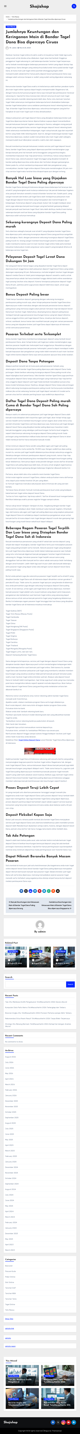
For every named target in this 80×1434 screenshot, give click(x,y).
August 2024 (10, 1189)
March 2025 (10, 1151)
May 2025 (9, 1140)
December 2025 (11, 1101)
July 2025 (9, 1129)
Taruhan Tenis (11, 1299)
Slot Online (9, 1282)
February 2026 (11, 1090)
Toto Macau (11, 27)
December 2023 (11, 1234)
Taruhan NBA (10, 1293)
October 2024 (10, 1178)
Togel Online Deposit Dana (29, 740)
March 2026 (10, 1084)
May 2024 (9, 1206)
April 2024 (9, 1211)
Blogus (46, 1431)
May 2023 (9, 1239)
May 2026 (9, 1073)
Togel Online (10, 1304)
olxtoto (8, 1338)
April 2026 (9, 1079)
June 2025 (9, 1134)
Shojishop (39, 7)
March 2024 (10, 1217)
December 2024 (11, 1167)
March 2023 (10, 1250)
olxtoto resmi (10, 1346)
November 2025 (11, 1107)
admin (14, 48)
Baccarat (9, 1266)
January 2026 (11, 1096)
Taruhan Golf (10, 1288)
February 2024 (11, 1222)
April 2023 (9, 1245)
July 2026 (9, 1062)
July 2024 (9, 1195)
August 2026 (10, 1057)
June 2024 (9, 1200)
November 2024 (11, 1173)
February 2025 (11, 1156)
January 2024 (11, 1228)
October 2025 (10, 1112)
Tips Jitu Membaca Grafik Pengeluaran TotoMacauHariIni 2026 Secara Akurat (36, 1002)
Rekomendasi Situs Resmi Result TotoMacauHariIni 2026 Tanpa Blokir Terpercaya (37, 1019)
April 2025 (9, 1145)
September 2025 (12, 1118)
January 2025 (10, 1162)
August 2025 (10, 1123)
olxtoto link (9, 1329)
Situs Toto (9, 1319)
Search (8, 977)
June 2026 (9, 1068)
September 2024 (12, 1184)
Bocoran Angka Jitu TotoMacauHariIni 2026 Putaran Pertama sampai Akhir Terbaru (38, 1013)
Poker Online (10, 1277)
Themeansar (57, 1431)
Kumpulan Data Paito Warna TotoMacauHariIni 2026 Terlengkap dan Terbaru (35, 1007)
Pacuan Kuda (10, 1271)
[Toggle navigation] (5, 6)
